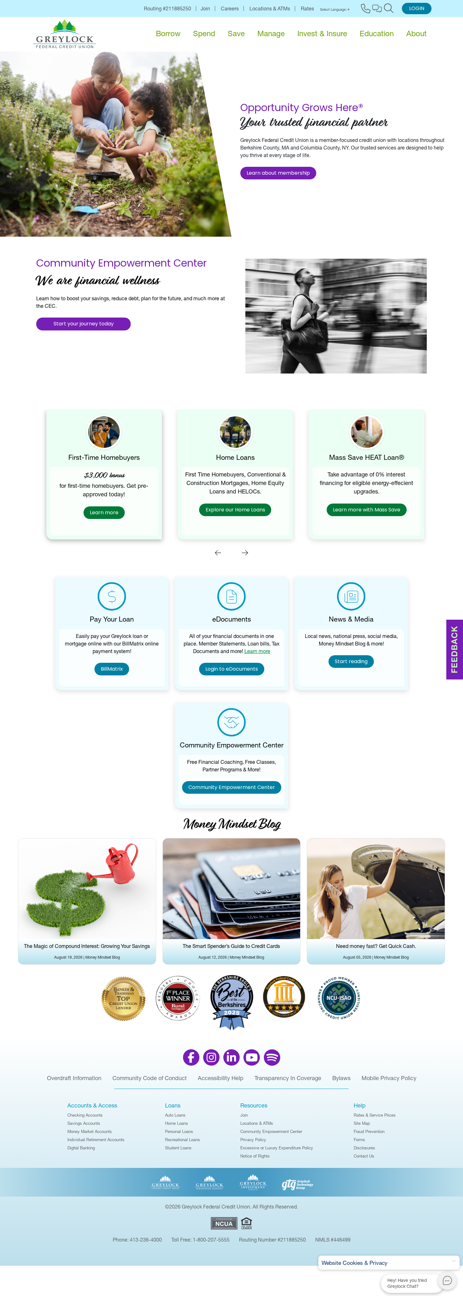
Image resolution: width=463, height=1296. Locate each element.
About (416, 33)
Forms (359, 1139)
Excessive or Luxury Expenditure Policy (276, 1147)
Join (205, 8)
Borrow (168, 33)
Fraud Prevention (369, 1131)
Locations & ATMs (269, 8)
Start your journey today (84, 324)
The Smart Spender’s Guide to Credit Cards (231, 946)
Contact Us (364, 1155)
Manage (271, 33)
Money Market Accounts (89, 1131)
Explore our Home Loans (231, 510)
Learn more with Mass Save (363, 510)
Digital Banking (81, 1147)
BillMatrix (112, 669)
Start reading (351, 662)
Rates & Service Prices (375, 1115)
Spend (204, 33)
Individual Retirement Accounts (95, 1139)
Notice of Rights (255, 1155)
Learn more (100, 513)
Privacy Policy (253, 1139)
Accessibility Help (220, 1078)
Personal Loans (179, 1131)
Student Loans (178, 1147)
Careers (230, 8)
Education (377, 33)
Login (416, 9)
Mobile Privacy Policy (389, 1078)
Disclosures (364, 1147)
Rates (307, 8)
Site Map (362, 1123)
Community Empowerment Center (231, 788)
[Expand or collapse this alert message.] (454, 1261)
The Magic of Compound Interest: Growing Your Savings (87, 946)
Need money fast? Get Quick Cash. (376, 946)
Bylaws (341, 1078)
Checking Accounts (85, 1115)
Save (236, 33)
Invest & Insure (322, 33)
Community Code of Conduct (149, 1078)
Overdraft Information (74, 1078)
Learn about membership (278, 173)
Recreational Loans (182, 1139)
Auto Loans (175, 1115)
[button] (218, 553)
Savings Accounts (83, 1123)
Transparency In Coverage (287, 1078)
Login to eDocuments (231, 669)
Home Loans (176, 1123)
